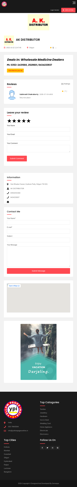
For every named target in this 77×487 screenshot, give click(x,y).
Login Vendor (55, 10)
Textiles (43, 409)
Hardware (43, 416)
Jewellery (43, 413)
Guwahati (7, 454)
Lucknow (7, 468)
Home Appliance (46, 427)
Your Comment (12, 143)
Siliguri (6, 458)
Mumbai (7, 451)
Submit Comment (17, 159)
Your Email (11, 134)
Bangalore (7, 472)
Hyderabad (8, 461)
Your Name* (11, 218)
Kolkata (7, 447)
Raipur (6, 465)
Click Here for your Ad (15, 70)
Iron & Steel (44, 420)
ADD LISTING (69, 10)
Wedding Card (45, 423)
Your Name (11, 125)
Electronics (44, 434)
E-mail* (9, 227)
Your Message (12, 245)
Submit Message (38, 271)
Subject (9, 236)
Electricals (44, 431)
